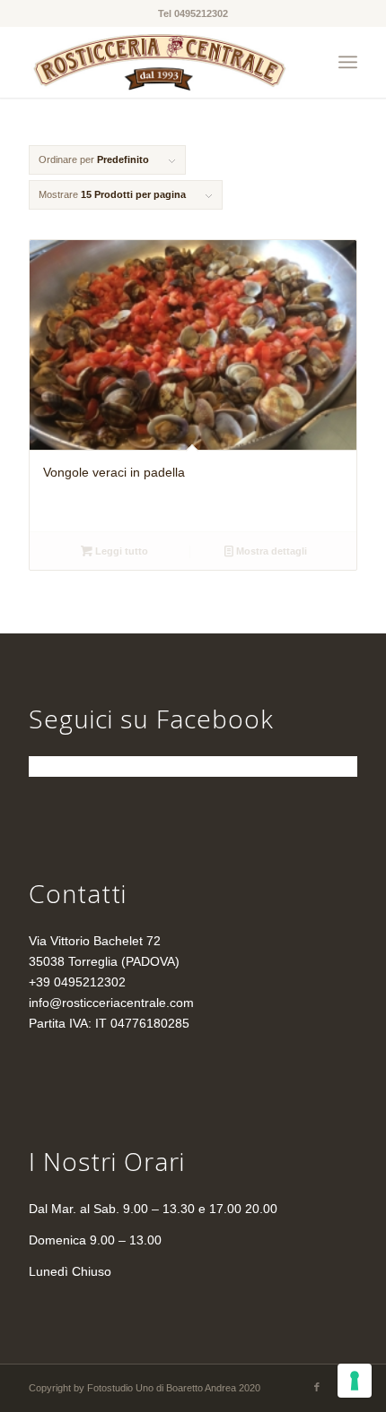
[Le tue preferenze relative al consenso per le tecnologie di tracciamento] (355, 1381)
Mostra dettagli (270, 551)
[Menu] (347, 61)
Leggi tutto (120, 551)
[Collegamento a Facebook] (316, 1386)
